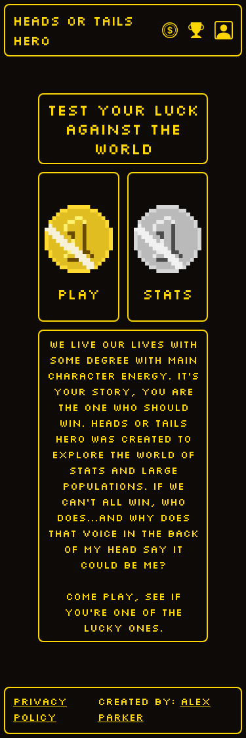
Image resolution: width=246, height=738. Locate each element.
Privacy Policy (40, 709)
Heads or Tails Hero (73, 30)
